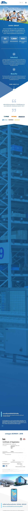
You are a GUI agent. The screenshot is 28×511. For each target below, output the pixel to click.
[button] (26, 2)
